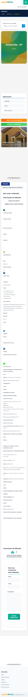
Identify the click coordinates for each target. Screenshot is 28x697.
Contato (3, 679)
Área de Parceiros (5, 684)
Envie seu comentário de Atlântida (13, 187)
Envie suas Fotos (5, 687)
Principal (5, 184)
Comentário (10, 591)
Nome (9, 576)
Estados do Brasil (5, 677)
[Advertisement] (14, 79)
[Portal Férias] (7, 3)
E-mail (10, 583)
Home (2, 674)
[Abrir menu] (25, 2)
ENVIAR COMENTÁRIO (14, 616)
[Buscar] (24, 26)
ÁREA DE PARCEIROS (22, 7)
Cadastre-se (4, 682)
